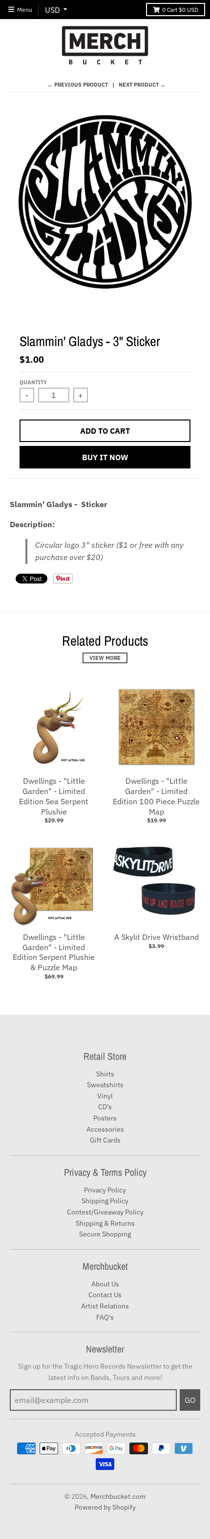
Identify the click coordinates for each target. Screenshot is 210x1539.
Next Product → (142, 84)
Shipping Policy (105, 1200)
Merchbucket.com (118, 1496)
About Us (105, 1284)
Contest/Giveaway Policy (105, 1212)
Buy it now (105, 457)
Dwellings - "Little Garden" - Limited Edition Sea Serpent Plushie (53, 796)
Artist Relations (105, 1306)
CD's (105, 1106)
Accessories (105, 1129)
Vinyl (105, 1096)
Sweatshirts (105, 1084)
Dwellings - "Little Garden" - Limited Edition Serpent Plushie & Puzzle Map (54, 952)
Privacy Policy (105, 1190)
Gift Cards (105, 1140)
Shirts (105, 1074)
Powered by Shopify (105, 1507)
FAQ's (105, 1317)
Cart (180, 9)
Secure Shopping (105, 1234)
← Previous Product (77, 84)
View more (105, 657)
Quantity (33, 382)
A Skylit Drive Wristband (156, 937)
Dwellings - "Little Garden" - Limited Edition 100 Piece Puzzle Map (156, 796)
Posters (105, 1118)
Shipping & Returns (105, 1223)
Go (190, 1400)
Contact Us (105, 1294)
